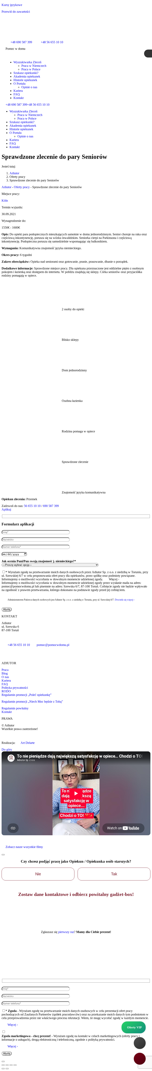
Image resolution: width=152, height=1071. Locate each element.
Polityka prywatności (15, 687)
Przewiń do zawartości (16, 11)
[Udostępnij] (7, 1065)
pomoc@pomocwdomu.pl (52, 645)
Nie (38, 874)
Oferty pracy (22, 187)
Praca (5, 670)
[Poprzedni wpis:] (3, 1068)
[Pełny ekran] (11, 1065)
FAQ (5, 684)
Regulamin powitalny (15, 708)
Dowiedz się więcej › (124, 599)
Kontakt (7, 712)
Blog (5, 673)
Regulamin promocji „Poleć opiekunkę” (26, 694)
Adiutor (6, 187)
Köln (5, 200)
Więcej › (13, 1024)
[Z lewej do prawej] (7, 1068)
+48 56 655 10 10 (38, 104)
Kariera (6, 680)
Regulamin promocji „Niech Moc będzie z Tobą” (32, 701)
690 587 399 (51, 506)
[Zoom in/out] (15, 1065)
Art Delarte (27, 742)
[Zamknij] (3, 854)
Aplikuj (6, 509)
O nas (5, 677)
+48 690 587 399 (16, 104)
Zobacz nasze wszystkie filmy (24, 847)
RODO (6, 691)
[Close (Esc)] (3, 1065)
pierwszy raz (66, 932)
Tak (114, 874)
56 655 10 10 (32, 506)
